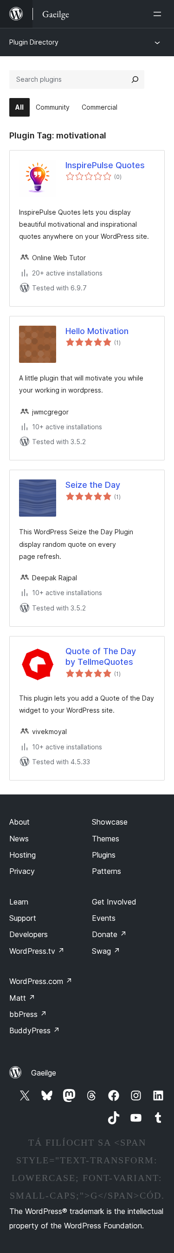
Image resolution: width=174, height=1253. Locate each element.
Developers (28, 934)
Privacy (22, 871)
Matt (22, 998)
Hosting (22, 854)
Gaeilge (43, 1072)
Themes (105, 838)
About (19, 822)
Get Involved (114, 901)
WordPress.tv (36, 951)
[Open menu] (159, 14)
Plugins (104, 854)
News (19, 838)
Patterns (106, 871)
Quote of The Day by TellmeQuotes (100, 656)
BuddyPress (34, 1030)
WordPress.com (40, 981)
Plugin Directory (33, 42)
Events (104, 918)
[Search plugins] (135, 79)
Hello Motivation (97, 331)
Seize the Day (92, 485)
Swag (106, 951)
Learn (18, 901)
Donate (109, 934)
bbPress (28, 1014)
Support (22, 918)
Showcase (110, 822)
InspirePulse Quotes (105, 165)
